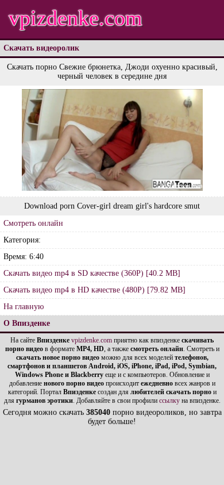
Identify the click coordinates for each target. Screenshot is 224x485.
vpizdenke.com (75, 18)
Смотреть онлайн (33, 223)
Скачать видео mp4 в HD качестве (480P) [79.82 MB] (94, 290)
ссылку (169, 401)
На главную (23, 306)
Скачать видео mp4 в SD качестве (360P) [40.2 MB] (91, 273)
